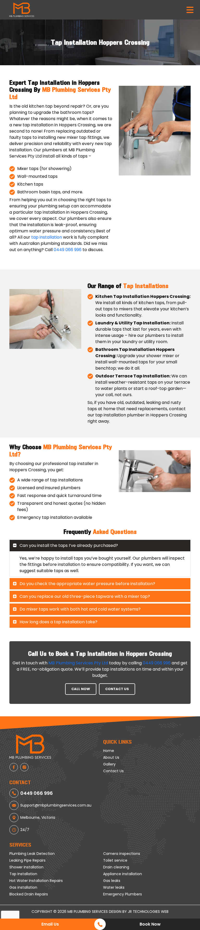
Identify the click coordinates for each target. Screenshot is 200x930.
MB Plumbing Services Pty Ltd (78, 663)
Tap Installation (23, 873)
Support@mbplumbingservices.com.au (55, 805)
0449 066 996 (68, 250)
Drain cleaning (116, 867)
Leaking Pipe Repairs (27, 860)
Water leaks (113, 887)
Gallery (109, 764)
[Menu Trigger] (190, 9)
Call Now (80, 688)
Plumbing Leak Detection (32, 853)
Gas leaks (111, 880)
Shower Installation (26, 867)
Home (108, 750)
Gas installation (23, 887)
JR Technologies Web (148, 911)
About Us (111, 757)
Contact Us (117, 688)
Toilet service (115, 860)
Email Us (50, 924)
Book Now (150, 924)
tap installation (46, 237)
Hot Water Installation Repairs (36, 880)
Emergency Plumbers (122, 894)
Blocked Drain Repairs (28, 894)
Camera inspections (121, 853)
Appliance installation (122, 873)
